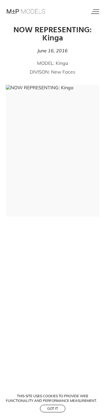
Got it (52, 408)
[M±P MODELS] (26, 11)
